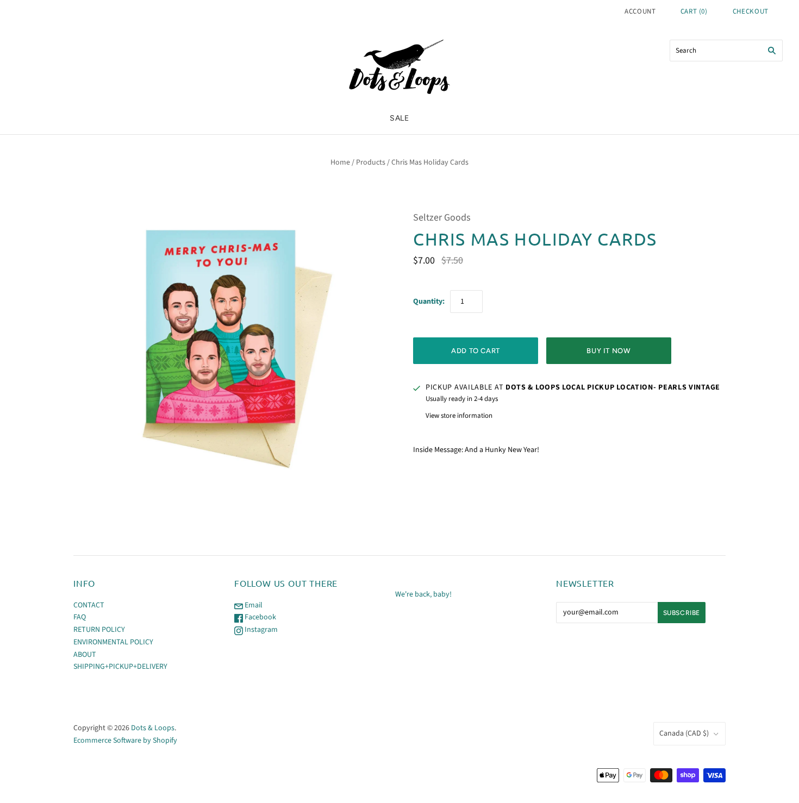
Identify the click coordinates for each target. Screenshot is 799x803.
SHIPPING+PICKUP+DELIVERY (120, 666)
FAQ (79, 617)
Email (253, 605)
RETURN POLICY (99, 629)
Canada (684, 733)
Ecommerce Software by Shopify (125, 740)
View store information (459, 416)
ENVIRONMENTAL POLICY (113, 642)
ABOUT (84, 654)
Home (340, 162)
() (694, 11)
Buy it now (608, 351)
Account (640, 11)
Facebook (259, 617)
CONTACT (88, 605)
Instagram (260, 629)
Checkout (751, 11)
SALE (399, 118)
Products (370, 162)
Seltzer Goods (442, 217)
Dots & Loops (152, 728)
